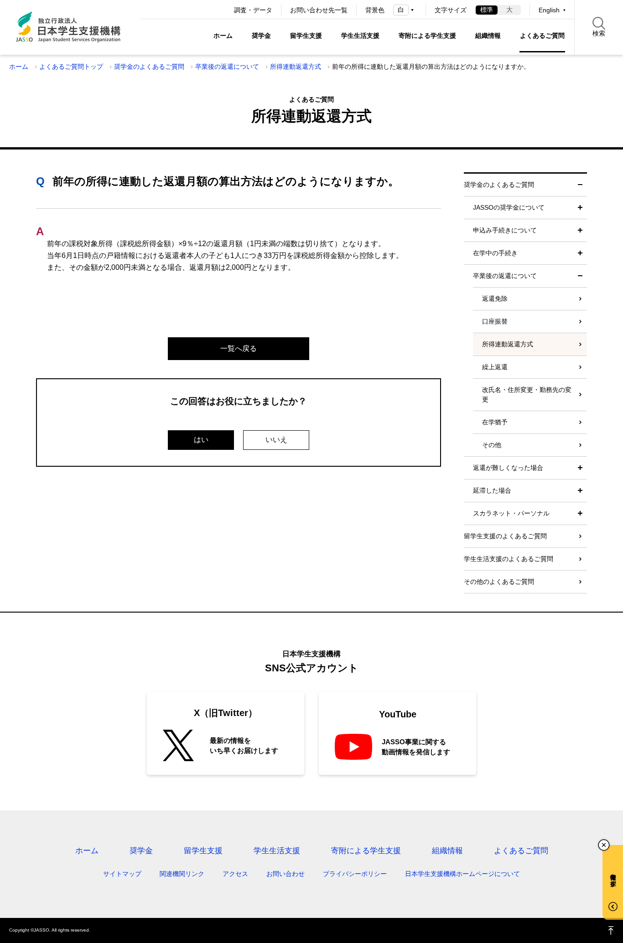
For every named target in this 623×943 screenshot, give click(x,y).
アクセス (235, 873)
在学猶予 (495, 422)
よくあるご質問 (542, 35)
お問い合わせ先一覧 (319, 10)
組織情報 (488, 35)
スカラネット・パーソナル (511, 513)
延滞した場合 (492, 490)
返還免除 (495, 298)
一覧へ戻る (238, 348)
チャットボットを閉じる (604, 845)
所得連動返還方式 (295, 66)
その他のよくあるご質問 (499, 581)
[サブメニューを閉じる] (580, 185)
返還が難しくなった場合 (508, 467)
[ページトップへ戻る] (611, 930)
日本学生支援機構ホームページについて (462, 873)
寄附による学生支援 (427, 35)
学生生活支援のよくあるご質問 (508, 558)
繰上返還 (495, 367)
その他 (491, 444)
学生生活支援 (360, 35)
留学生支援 (306, 35)
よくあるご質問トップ (71, 66)
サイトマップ (122, 873)
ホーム (223, 35)
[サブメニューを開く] (580, 207)
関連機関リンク (182, 873)
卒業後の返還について (227, 66)
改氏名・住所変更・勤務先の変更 (526, 394)
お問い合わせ (285, 873)
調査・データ (253, 10)
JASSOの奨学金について (509, 207)
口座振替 (495, 321)
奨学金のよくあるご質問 (149, 66)
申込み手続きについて (505, 230)
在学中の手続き (495, 253)
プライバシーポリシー (355, 873)
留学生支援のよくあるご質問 (505, 536)
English (549, 10)
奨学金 (261, 35)
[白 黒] (405, 10)
